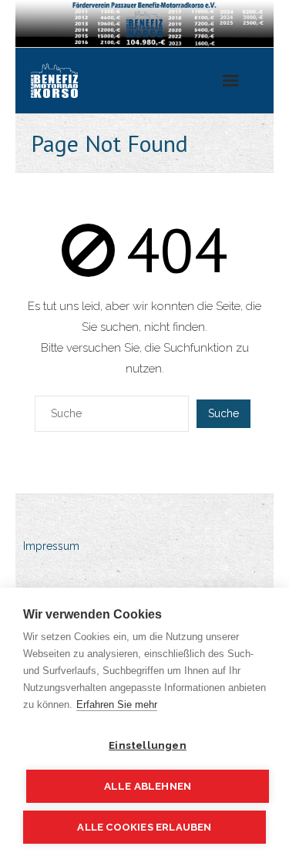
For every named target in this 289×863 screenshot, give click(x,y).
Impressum (51, 546)
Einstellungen (148, 745)
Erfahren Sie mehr (116, 704)
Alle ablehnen (148, 786)
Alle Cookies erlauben (144, 827)
